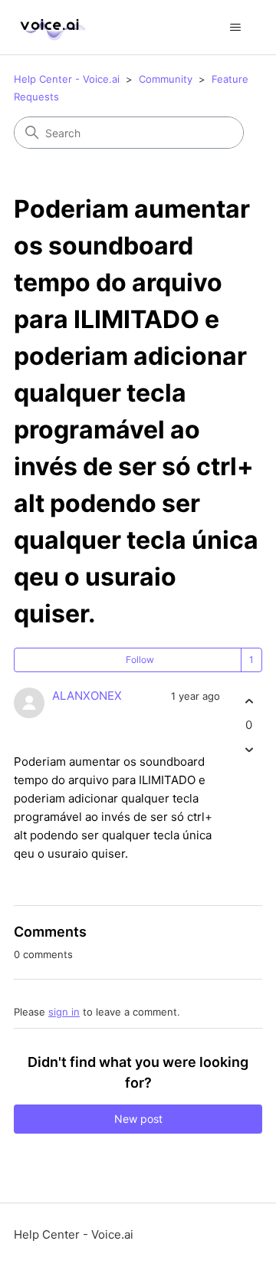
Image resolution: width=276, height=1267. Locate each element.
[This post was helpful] (248, 701)
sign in (64, 1012)
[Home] (50, 27)
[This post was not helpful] (248, 750)
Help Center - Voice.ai (67, 79)
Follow (140, 659)
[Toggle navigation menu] (235, 27)
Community (165, 79)
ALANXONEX (87, 695)
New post (138, 1118)
